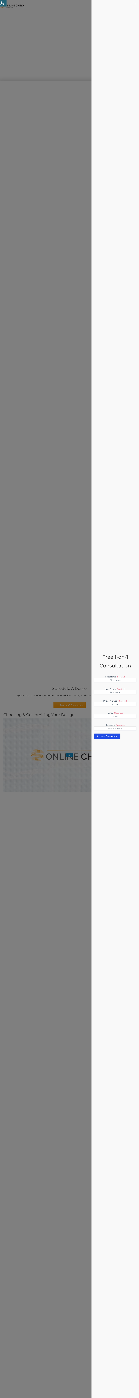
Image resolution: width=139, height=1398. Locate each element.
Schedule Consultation (107, 736)
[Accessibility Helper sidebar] (3, 3)
